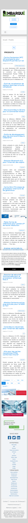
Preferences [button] (17, 264)
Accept (14, 269)
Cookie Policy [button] (11, 263)
